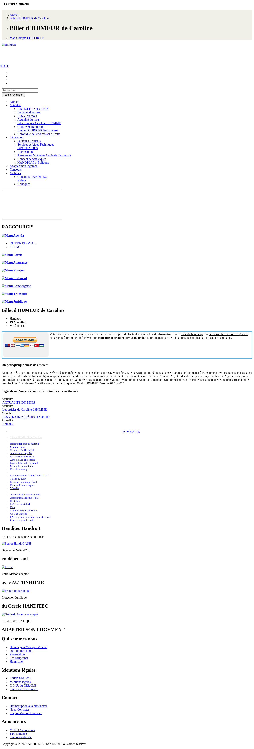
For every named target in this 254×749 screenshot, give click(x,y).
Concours (16, 169)
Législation (16, 137)
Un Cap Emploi (18, 513)
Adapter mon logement (24, 166)
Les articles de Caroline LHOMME (24, 409)
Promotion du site (21, 737)
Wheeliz (14, 488)
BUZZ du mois (27, 116)
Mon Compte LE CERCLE (27, 38)
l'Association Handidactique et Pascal (30, 516)
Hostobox (15, 500)
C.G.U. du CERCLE (23, 685)
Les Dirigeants (19, 658)
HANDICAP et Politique (33, 162)
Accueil (14, 14)
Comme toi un (17, 446)
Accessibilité (25, 151)
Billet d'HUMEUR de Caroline (29, 18)
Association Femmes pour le (25, 494)
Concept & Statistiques (31, 159)
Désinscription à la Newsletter (28, 706)
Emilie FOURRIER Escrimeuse (37, 130)
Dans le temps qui (19, 469)
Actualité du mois (28, 119)
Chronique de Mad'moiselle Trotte (38, 133)
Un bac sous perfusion (22, 456)
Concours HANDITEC (32, 176)
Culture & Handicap (30, 126)
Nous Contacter (19, 709)
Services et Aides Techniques (35, 144)
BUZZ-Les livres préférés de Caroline (26, 416)
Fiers (12, 507)
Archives (15, 173)
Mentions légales (20, 682)
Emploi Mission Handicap (26, 713)
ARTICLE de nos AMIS (32, 108)
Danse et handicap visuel (23, 481)
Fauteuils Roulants (29, 141)
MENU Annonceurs (22, 730)
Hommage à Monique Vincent (28, 647)
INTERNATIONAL (23, 243)
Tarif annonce (18, 733)
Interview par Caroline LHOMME (39, 123)
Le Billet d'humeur (29, 112)
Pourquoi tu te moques (22, 485)
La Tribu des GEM (20, 504)
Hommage (16, 661)
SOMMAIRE (131, 431)
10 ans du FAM (18, 478)
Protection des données (24, 689)
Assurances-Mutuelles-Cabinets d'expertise (44, 155)
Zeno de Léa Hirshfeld (22, 450)
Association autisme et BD (24, 497)
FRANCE (16, 247)
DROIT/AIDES (27, 148)
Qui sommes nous (21, 650)
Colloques (23, 184)
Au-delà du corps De (21, 453)
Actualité (15, 105)
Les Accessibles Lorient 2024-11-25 (29, 475)
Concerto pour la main (22, 520)
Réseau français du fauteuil (24, 443)
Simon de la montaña (21, 465)
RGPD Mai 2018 (20, 678)
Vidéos (21, 180)
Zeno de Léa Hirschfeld (22, 459)
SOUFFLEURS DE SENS (23, 510)
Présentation (17, 654)
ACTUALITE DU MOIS (18, 402)
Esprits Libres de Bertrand (24, 462)
